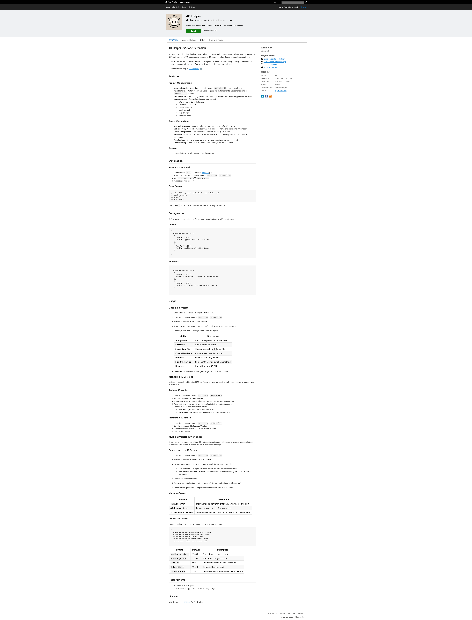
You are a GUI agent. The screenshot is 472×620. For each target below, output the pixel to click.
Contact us (270, 613)
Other (184, 7)
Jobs (277, 613)
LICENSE (187, 602)
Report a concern (281, 91)
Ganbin (190, 20)
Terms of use (291, 613)
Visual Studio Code (172, 7)
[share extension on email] (270, 96)
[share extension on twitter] (263, 96)
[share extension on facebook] (266, 96)
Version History (189, 40)
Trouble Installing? (209, 30)
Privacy (282, 613)
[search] (306, 2)
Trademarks (300, 613)
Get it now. (302, 7)
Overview (173, 39)
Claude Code (194, 69)
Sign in (276, 2)
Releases (205, 172)
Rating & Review (216, 40)
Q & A (202, 40)
